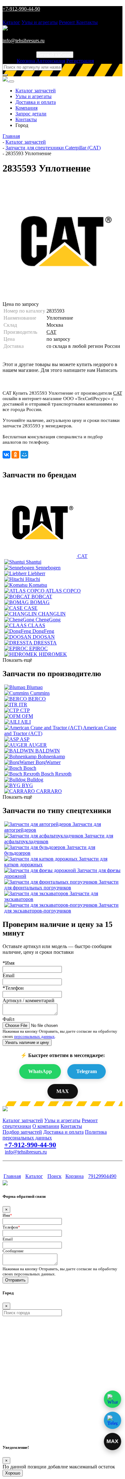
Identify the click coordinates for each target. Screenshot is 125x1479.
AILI (26, 722)
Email (8, 975)
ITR (23, 704)
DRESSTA (45, 642)
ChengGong (48, 619)
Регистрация (80, 60)
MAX (62, 1091)
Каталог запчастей (35, 90)
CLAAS (36, 625)
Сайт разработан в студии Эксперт (34, 1164)
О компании (45, 1126)
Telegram (86, 1071)
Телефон (11, 1227)
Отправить (15, 1280)
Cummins (40, 693)
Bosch (29, 768)
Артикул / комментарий (28, 1000)
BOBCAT (41, 596)
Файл (8, 1019)
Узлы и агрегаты (39, 22)
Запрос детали (30, 113)
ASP (24, 739)
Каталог (11, 22)
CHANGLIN (52, 614)
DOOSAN (44, 637)
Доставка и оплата (35, 102)
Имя (7, 1215)
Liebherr (36, 573)
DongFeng (43, 631)
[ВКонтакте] (6, 454)
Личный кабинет (55, 54)
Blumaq (35, 687)
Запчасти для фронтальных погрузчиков (61, 884)
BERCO (37, 699)
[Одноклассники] (15, 454)
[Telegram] (112, 1420)
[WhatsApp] (112, 1399)
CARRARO (49, 791)
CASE (31, 608)
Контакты (87, 22)
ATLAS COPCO (63, 590)
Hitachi (32, 579)
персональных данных (34, 1036)
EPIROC (38, 648)
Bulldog (35, 779)
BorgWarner (48, 762)
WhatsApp (40, 1071)
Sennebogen (48, 567)
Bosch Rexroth (56, 774)
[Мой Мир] (24, 454)
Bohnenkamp (51, 756)
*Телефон (13, 988)
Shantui (33, 562)
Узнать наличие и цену (27, 1042)
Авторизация (50, 60)
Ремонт (67, 22)
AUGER (38, 745)
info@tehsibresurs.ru (24, 40)
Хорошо (12, 1473)
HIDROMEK (53, 654)
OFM (27, 716)
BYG (27, 785)
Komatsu (38, 585)
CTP (25, 710)
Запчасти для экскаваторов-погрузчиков (61, 907)
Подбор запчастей (22, 1132)
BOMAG (40, 602)
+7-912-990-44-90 (21, 9)
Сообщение (13, 1250)
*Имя (8, 963)
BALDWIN (47, 750)
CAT (51, 332)
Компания (26, 108)
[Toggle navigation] (11, 81)
